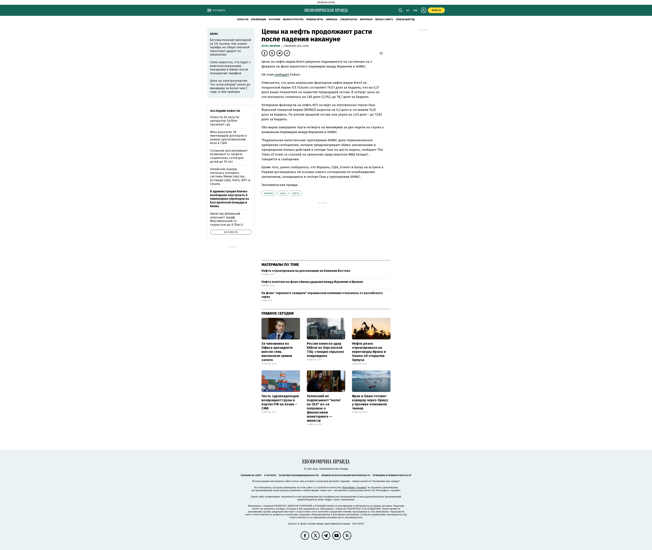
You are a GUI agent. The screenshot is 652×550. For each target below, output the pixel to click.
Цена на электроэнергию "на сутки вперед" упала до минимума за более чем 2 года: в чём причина (230, 86)
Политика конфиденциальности (299, 475)
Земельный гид (405, 19)
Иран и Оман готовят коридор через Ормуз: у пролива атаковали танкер (370, 402)
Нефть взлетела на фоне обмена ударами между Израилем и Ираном (312, 282)
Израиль (269, 193)
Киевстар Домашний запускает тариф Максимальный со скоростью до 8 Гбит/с (226, 219)
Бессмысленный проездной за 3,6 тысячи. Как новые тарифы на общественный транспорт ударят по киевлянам (230, 47)
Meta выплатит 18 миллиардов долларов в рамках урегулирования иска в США (228, 137)
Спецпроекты (348, 19)
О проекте (270, 475)
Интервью (366, 19)
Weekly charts (384, 19)
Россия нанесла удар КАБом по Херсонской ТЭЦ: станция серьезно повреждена (325, 349)
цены (283, 193)
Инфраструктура (293, 19)
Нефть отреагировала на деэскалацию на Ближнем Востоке (305, 271)
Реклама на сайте (251, 475)
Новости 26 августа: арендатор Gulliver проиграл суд (225, 120)
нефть (295, 193)
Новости (242, 19)
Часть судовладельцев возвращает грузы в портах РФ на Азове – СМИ (280, 402)
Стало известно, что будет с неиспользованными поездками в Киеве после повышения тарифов (230, 67)
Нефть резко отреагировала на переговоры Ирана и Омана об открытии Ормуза (369, 351)
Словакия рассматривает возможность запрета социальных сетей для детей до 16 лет (229, 156)
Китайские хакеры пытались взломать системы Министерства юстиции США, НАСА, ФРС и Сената (230, 176)
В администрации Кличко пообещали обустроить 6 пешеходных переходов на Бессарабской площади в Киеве (229, 199)
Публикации (258, 19)
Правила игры (314, 19)
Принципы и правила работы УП (392, 475)
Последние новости (225, 111)
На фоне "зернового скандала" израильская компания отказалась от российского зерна (322, 295)
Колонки (274, 19)
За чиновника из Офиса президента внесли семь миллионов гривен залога (277, 351)
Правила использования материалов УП (345, 475)
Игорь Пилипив (271, 46)
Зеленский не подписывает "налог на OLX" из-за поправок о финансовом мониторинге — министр (324, 408)
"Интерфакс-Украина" (354, 487)
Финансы (331, 19)
